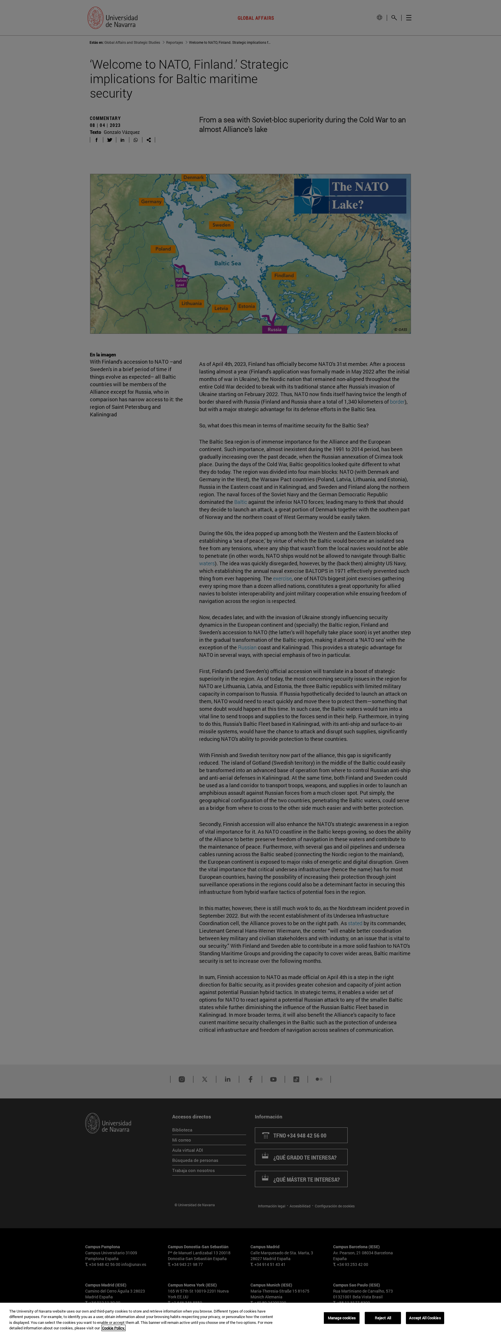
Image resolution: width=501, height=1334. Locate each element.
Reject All (383, 1317)
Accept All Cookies (425, 1317)
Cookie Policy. (113, 1328)
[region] (250, 1318)
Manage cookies (342, 1317)
